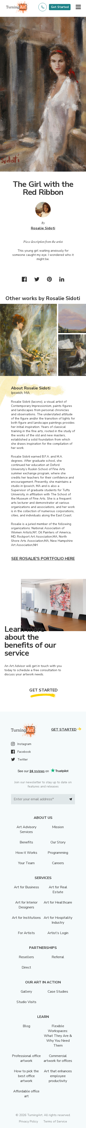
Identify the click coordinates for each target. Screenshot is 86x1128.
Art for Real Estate (58, 889)
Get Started (60, 7)
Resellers (26, 957)
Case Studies (58, 991)
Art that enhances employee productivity (58, 1076)
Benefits (26, 842)
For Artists (26, 933)
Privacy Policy (28, 1121)
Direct (26, 967)
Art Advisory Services (26, 829)
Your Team (26, 863)
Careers (58, 863)
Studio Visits (26, 1002)
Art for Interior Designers (26, 905)
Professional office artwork (26, 1058)
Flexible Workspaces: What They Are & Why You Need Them (58, 1036)
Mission (58, 827)
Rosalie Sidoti (43, 228)
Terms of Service (55, 1121)
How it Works (26, 852)
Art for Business (26, 887)
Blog (26, 1026)
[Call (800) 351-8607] (42, 7)
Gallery (26, 991)
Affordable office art (26, 1094)
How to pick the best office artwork (26, 1076)
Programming (58, 852)
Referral (58, 957)
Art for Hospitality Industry (58, 920)
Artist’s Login (57, 933)
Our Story (57, 842)
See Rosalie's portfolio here (43, 558)
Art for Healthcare (58, 902)
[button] (78, 7)
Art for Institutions (26, 917)
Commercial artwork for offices (58, 1058)
